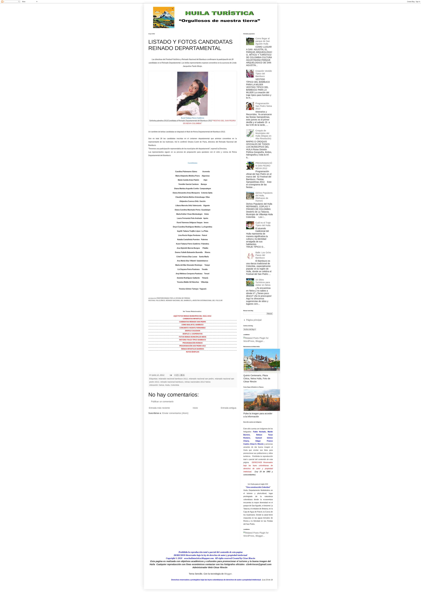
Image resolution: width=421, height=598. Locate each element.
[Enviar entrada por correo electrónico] (170, 375)
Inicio (195, 408)
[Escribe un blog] (177, 375)
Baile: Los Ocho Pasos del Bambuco (263, 255)
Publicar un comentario (162, 401)
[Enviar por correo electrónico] (175, 375)
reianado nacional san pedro (201, 379)
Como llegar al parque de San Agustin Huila (262, 41)
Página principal (253, 320)
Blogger (228, 574)
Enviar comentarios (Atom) (175, 413)
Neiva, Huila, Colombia (169, 385)
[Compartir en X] (179, 375)
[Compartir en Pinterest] (184, 375)
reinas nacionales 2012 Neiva (197, 382)
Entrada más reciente (159, 408)
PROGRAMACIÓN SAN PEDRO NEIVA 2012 (263, 166)
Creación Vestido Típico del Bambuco (263, 73)
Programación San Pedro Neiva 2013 (263, 106)
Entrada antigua (228, 408)
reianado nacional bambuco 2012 (173, 379)
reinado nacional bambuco (171, 382)
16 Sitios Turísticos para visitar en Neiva (262, 282)
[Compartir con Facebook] (181, 375)
